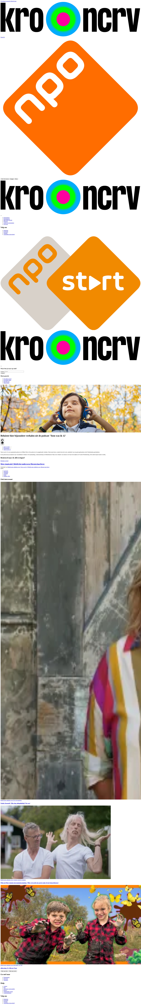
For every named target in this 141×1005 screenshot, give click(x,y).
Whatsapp (6, 472)
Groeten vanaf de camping (13, 880)
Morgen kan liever (38, 467)
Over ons (6, 978)
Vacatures (6, 980)
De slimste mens (7, 380)
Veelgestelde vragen (8, 991)
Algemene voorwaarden (9, 989)
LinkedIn (6, 473)
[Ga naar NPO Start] (70, 329)
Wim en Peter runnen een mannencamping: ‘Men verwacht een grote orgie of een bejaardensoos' (30, 883)
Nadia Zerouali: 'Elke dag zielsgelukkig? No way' (15, 803)
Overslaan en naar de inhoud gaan (8, 1)
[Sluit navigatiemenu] (1, 215)
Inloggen (12, 179)
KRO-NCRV (7, 447)
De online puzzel (7, 378)
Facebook (6, 471)
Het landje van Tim (11, 965)
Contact (5, 986)
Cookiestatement (7, 993)
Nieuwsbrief (6, 382)
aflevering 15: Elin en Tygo (9, 968)
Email (5, 475)
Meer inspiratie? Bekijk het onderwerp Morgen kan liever (23, 464)
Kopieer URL (7, 476)
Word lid (3, 37)
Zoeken (2, 371)
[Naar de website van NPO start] (70, 177)
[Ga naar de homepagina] (70, 36)
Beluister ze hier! (4, 460)
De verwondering (11, 800)
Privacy (5, 990)
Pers (5, 987)
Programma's (7, 448)
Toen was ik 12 (7, 449)
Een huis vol (6, 381)
